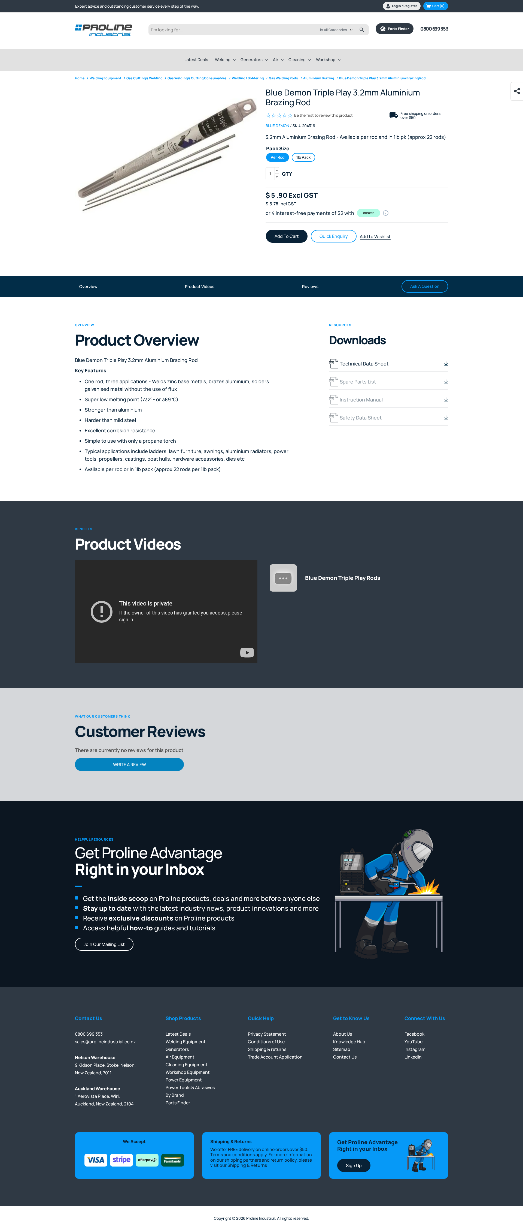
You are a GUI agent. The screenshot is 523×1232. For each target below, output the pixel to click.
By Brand (175, 1095)
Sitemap (341, 1049)
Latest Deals (196, 59)
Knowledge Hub (349, 1042)
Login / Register (404, 6)
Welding (222, 59)
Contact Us (345, 1057)
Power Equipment (184, 1080)
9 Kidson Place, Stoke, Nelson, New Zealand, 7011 (105, 1065)
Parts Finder (397, 28)
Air (275, 59)
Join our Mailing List (104, 944)
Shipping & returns (267, 1049)
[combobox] (340, 30)
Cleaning (297, 59)
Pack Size (277, 148)
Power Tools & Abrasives (190, 1087)
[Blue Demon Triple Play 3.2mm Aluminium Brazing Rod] (166, 156)
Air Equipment (180, 1057)
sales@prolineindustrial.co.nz (105, 1042)
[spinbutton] (272, 173)
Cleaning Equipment (187, 1065)
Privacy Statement (267, 1034)
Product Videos (199, 286)
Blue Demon (277, 125)
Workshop (325, 59)
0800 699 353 (434, 28)
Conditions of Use (266, 1042)
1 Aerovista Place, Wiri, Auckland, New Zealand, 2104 (104, 1096)
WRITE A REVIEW (129, 765)
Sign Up (354, 1165)
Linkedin (413, 1057)
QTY (287, 173)
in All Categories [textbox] (333, 29)
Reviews (310, 286)
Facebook (414, 1034)
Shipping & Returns (247, 1165)
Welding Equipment (186, 1042)
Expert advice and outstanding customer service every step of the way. (137, 6)
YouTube (413, 1042)
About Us (342, 1034)
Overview (88, 286)
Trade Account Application (275, 1057)
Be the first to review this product (323, 115)
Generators (252, 59)
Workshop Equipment (188, 1072)
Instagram (415, 1049)
